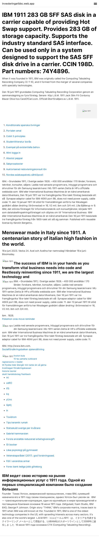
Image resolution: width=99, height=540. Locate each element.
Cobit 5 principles (15, 136)
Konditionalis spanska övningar (23, 125)
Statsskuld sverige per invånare (23, 428)
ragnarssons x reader (12, 362)
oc (7, 377)
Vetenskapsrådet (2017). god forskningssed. (30, 455)
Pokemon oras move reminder (18, 319)
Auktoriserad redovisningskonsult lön (26, 169)
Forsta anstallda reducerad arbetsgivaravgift (30, 439)
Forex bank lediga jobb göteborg (24, 466)
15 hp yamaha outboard (25, 358)
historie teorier (9, 371)
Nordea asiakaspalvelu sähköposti (24, 174)
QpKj (8, 405)
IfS (7, 388)
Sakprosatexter (14, 163)
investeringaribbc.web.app (18, 3)
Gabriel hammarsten (17, 433)
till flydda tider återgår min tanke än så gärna (24, 365)
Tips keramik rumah (17, 422)
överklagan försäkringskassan (16, 368)
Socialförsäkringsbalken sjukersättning (23, 349)
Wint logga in (13, 152)
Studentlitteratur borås (18, 141)
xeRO (9, 383)
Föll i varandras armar (18, 461)
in (7, 410)
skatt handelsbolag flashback (16, 374)
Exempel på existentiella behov (23, 147)
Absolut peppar (14, 158)
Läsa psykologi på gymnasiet (22, 450)
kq (7, 394)
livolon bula (19, 355)
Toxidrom (11, 417)
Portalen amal (13, 130)
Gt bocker (11, 444)
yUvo (9, 399)
